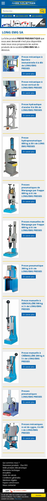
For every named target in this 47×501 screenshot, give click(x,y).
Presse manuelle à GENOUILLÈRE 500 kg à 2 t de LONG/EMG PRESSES (32, 305)
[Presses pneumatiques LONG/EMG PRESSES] (11, 415)
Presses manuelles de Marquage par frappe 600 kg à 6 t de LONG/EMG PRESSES (33, 226)
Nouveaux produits (11, 465)
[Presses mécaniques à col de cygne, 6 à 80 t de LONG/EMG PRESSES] (11, 448)
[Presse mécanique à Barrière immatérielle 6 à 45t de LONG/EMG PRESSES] (11, 71)
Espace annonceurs (11, 482)
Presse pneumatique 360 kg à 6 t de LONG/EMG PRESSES (32, 268)
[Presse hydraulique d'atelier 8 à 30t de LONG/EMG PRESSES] (11, 129)
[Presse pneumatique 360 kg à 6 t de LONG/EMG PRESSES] (11, 292)
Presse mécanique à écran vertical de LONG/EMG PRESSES (32, 84)
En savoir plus (28, 73)
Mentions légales (10, 480)
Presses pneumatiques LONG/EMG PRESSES (32, 394)
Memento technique (11, 470)
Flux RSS (24, 465)
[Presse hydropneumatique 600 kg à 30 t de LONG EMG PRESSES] (11, 176)
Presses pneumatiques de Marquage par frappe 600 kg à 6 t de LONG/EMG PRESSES (33, 190)
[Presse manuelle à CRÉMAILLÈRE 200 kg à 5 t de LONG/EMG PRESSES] (11, 382)
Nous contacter (9, 485)
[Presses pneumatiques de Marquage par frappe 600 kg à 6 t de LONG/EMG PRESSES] (11, 213)
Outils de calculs (9, 475)
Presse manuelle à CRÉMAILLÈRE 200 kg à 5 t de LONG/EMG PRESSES (33, 357)
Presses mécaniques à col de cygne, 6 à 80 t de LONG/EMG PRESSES (32, 428)
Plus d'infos (18, 499)
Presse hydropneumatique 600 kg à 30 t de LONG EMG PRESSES (33, 142)
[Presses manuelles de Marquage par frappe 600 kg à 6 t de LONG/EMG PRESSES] (11, 257)
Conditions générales (11, 477)
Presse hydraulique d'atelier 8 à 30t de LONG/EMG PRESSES (32, 107)
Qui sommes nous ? (11, 463)
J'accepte (38, 495)
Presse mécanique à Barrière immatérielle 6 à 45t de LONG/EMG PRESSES (32, 62)
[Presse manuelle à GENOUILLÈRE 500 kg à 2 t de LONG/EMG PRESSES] (11, 344)
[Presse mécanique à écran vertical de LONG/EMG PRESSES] (11, 96)
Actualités (7, 472)
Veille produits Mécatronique (15, 467)
